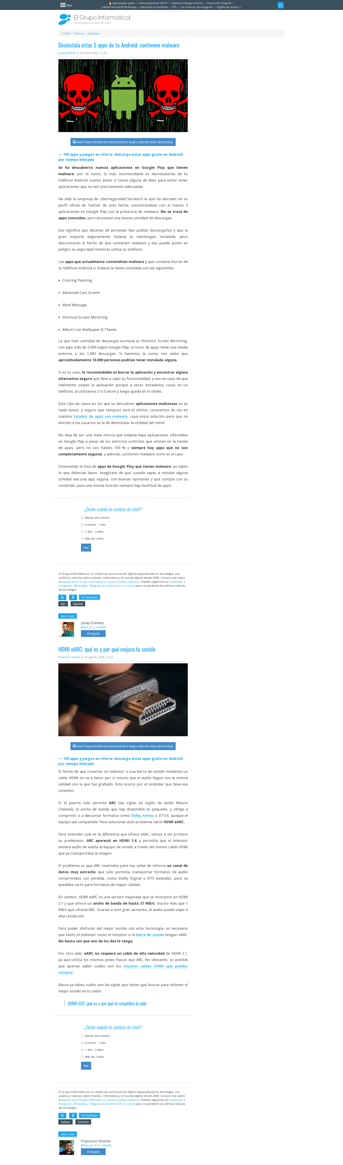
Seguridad (78, 604)
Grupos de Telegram (219, 3)
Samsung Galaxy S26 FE (153, 3)
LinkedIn (100, 627)
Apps (63, 604)
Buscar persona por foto (171, 11)
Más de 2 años (94, 538)
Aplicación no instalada (154, 7)
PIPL (174, 7)
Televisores (83, 1122)
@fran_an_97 (89, 1145)
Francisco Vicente (69, 657)
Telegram (95, 585)
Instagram (65, 585)
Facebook (175, 581)
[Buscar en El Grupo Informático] (281, 5)
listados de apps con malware (101, 416)
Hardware (65, 1122)
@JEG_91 (86, 627)
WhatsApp (80, 585)
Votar (86, 547)
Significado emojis (227, 7)
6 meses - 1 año (95, 524)
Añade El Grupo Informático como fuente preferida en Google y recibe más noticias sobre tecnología (125, 142)
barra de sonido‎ (150, 934)
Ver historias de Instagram (197, 7)
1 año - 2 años (94, 531)
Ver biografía (93, 633)
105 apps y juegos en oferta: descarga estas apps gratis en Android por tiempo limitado (120, 157)
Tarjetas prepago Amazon (187, 3)
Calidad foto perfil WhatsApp (118, 7)
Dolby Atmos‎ (142, 815)
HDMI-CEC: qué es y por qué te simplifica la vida (106, 1003)
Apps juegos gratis (124, 3)
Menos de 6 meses (97, 518)
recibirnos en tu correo (119, 585)
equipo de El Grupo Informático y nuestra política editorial (100, 581)
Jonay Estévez (67, 53)
